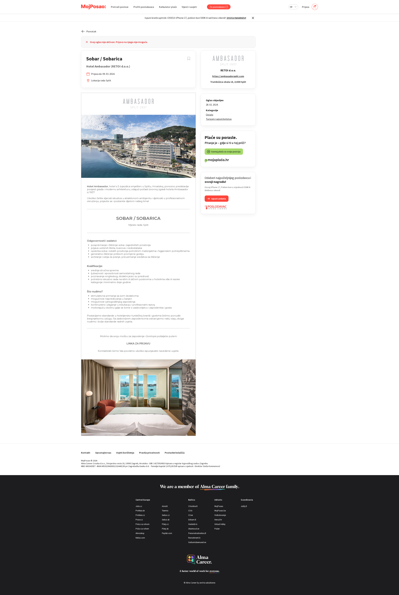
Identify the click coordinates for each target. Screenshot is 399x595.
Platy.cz (165, 524)
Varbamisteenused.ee (197, 542)
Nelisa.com (140, 537)
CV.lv (190, 510)
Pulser (217, 528)
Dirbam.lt (192, 519)
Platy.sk (165, 528)
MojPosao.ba (220, 510)
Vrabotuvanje (220, 515)
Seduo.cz (166, 515)
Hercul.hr (218, 519)
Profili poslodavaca (143, 6)
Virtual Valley (219, 524)
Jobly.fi (244, 506)
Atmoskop (140, 533)
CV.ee (190, 515)
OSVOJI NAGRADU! (236, 17)
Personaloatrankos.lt (197, 533)
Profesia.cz (140, 515)
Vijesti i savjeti (189, 6)
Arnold (165, 506)
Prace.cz (139, 519)
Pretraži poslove (119, 6)
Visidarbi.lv (192, 524)
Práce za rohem (142, 528)
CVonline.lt (192, 506)
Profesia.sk (140, 510)
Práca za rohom (142, 524)
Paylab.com (167, 533)
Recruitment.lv (194, 537)
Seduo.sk (165, 519)
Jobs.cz (139, 506)
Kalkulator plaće (168, 6)
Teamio (165, 510)
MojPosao (218, 506)
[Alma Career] (199, 559)
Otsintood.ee (193, 528)
